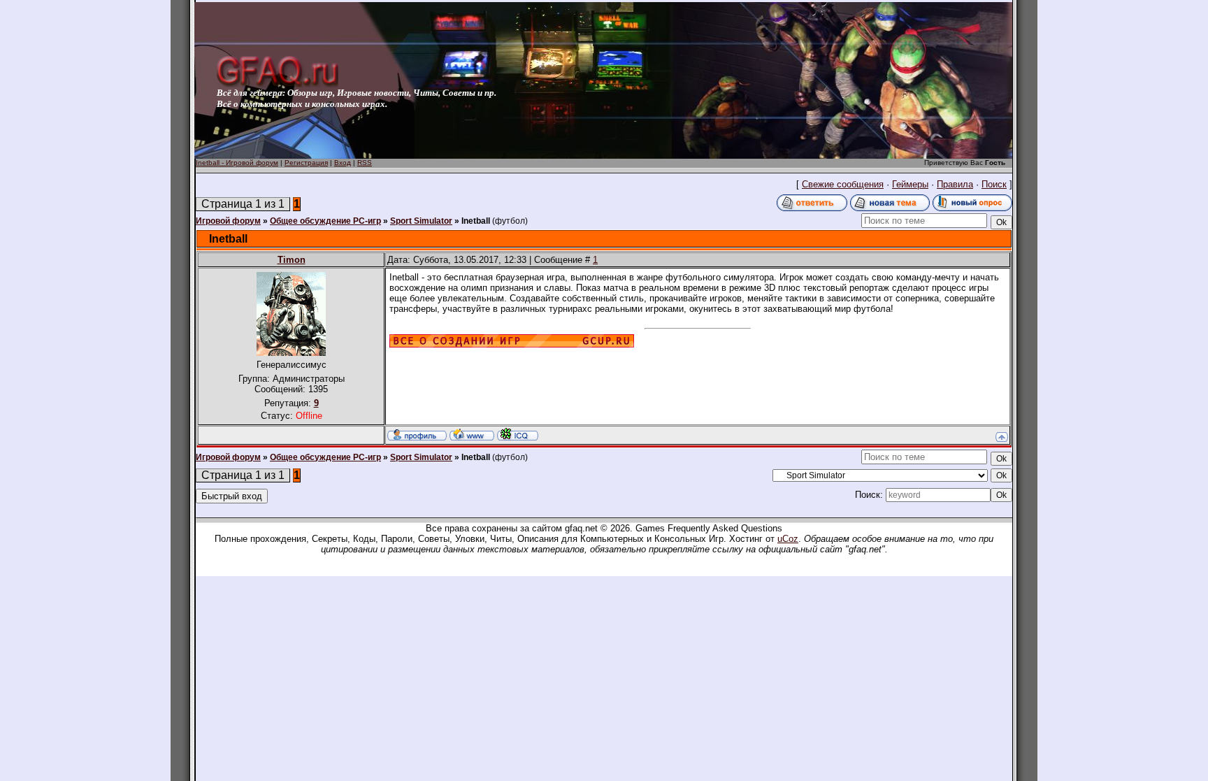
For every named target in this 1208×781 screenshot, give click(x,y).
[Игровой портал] (277, 84)
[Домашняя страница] (472, 434)
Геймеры (910, 184)
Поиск (994, 184)
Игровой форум (228, 221)
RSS (364, 162)
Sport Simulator (421, 221)
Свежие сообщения (843, 184)
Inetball (475, 221)
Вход (342, 162)
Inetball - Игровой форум (237, 162)
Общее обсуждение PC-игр (325, 221)
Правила (955, 184)
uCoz (787, 538)
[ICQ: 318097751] (517, 434)
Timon (291, 260)
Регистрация (306, 162)
